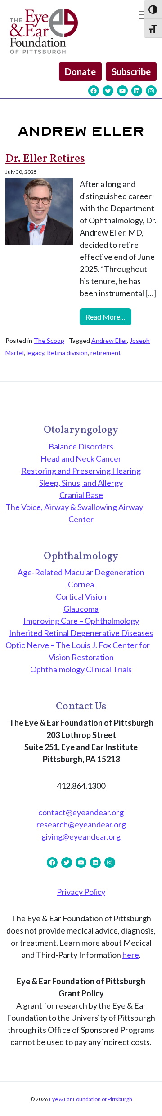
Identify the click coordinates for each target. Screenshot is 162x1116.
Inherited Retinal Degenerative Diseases (81, 633)
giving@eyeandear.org (81, 836)
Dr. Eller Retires (45, 159)
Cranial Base (81, 495)
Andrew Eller (109, 340)
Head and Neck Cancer (81, 458)
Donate (80, 71)
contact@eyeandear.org (81, 812)
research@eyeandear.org (81, 824)
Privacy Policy (81, 892)
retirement (105, 352)
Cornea (81, 584)
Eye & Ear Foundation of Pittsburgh (90, 1099)
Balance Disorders (81, 446)
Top (152, 1104)
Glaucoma (81, 609)
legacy (35, 352)
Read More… (108, 316)
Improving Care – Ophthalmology (81, 621)
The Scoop (49, 340)
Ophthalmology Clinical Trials (81, 669)
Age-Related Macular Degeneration (81, 572)
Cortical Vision (81, 596)
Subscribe (131, 71)
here (130, 955)
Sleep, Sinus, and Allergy (81, 483)
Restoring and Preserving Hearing (81, 471)
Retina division (67, 352)
